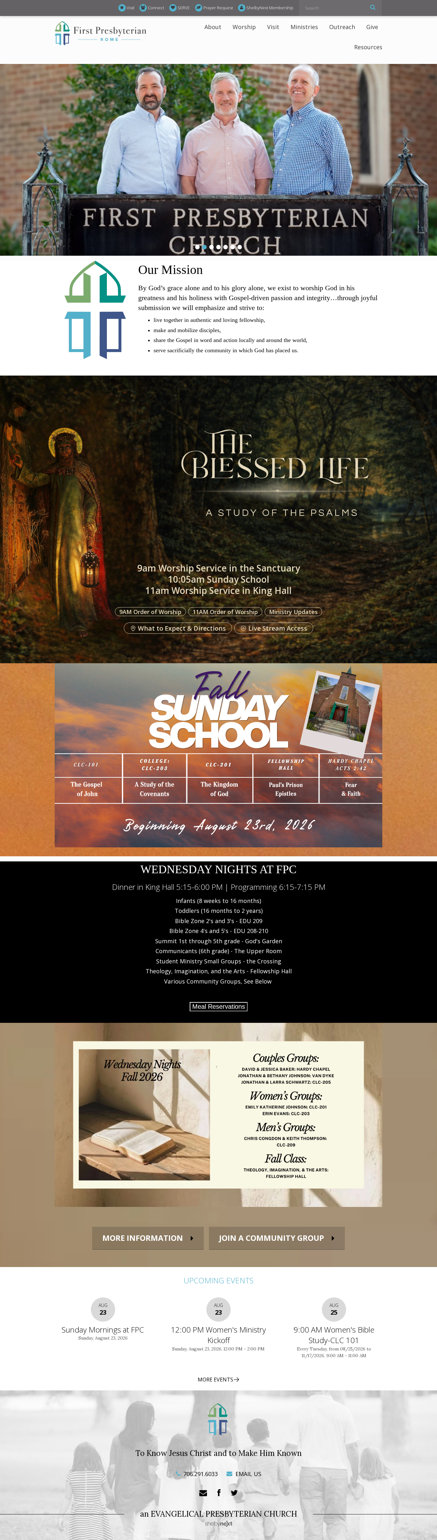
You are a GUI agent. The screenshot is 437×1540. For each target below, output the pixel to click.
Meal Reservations (218, 1006)
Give (372, 27)
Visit (130, 8)
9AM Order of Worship (150, 611)
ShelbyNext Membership (269, 8)
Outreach (342, 27)
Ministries (304, 27)
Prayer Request (218, 8)
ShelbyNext (218, 1524)
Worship (244, 27)
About (212, 27)
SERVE (184, 8)
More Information (142, 1238)
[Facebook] (218, 1493)
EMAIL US (247, 1474)
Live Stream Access (277, 628)
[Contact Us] (203, 1493)
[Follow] (234, 1493)
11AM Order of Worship (225, 611)
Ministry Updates (293, 611)
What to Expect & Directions (182, 628)
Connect (156, 8)
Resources (368, 47)
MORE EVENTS (215, 1379)
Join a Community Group (271, 1238)
